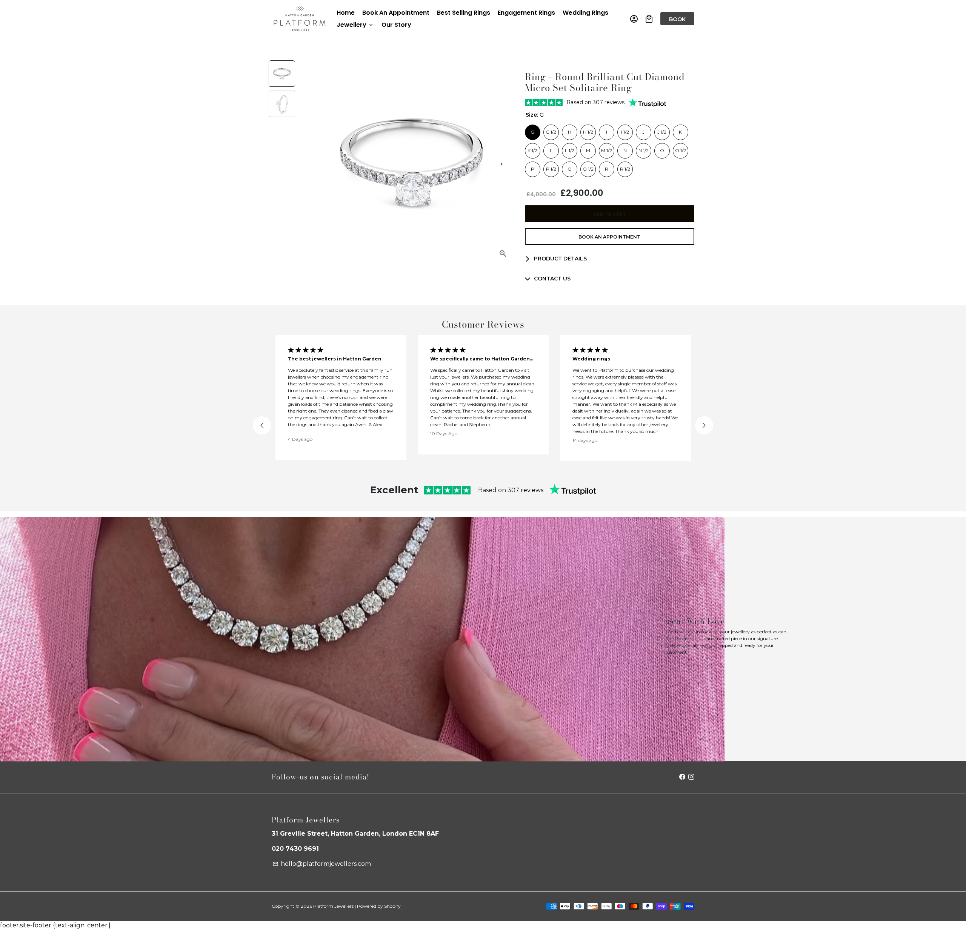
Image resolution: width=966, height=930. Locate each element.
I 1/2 (625, 130)
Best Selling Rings (463, 12)
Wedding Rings (585, 12)
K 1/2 (532, 148)
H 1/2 (588, 130)
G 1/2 (551, 130)
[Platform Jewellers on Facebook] (682, 777)
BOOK (677, 19)
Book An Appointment (395, 12)
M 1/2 (607, 148)
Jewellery (355, 24)
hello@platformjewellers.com (321, 863)
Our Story (396, 24)
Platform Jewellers (333, 906)
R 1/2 (624, 167)
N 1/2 (643, 148)
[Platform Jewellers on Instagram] (691, 777)
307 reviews (525, 490)
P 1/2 (551, 167)
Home (346, 12)
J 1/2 (662, 130)
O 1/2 (680, 148)
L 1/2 (569, 148)
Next (501, 164)
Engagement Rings (526, 12)
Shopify (392, 906)
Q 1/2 (588, 167)
